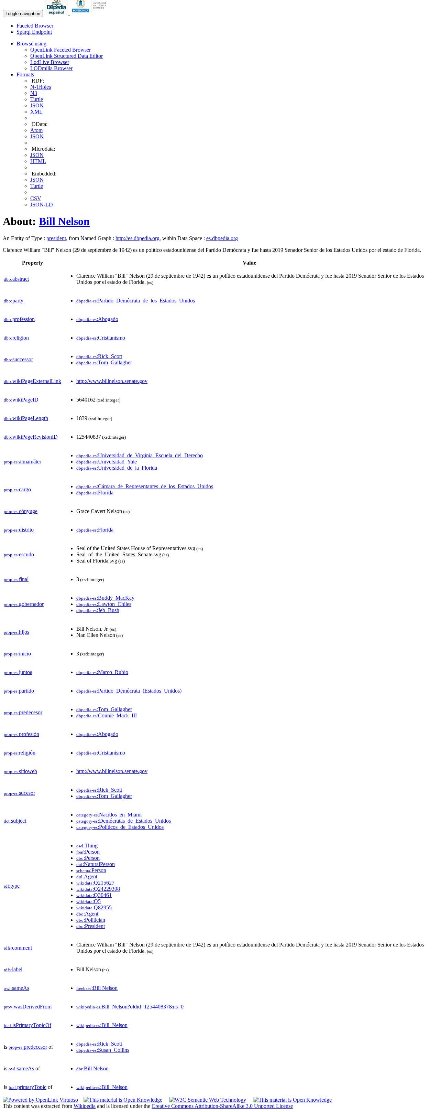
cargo (17, 489)
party (13, 300)
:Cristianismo (100, 338)
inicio (17, 653)
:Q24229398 (98, 889)
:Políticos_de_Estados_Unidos (120, 827)
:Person (88, 852)
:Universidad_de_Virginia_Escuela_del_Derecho (139, 455)
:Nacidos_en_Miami (109, 814)
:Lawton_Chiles (103, 604)
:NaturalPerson (95, 864)
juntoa (18, 672)
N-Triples (40, 87)
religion (16, 338)
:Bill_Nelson (102, 1025)
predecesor (23, 712)
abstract (16, 279)
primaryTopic (27, 1087)
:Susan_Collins (102, 1050)
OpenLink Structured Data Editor (66, 56)
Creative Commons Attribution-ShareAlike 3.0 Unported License (222, 1106)
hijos (16, 632)
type (12, 886)
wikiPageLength (26, 418)
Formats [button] (25, 74)
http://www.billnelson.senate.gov (111, 381)
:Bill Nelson (97, 988)
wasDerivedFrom (28, 1006)
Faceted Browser (34, 26)
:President (90, 926)
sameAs (16, 988)
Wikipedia (85, 1106)
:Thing (87, 845)
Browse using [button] (31, 43)
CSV (35, 198)
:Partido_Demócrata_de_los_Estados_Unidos (135, 300)
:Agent (86, 876)
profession (19, 319)
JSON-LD (41, 204)
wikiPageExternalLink (32, 381)
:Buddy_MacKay (105, 598)
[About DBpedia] (57, 13)
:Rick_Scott (99, 356)
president (56, 238)
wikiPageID (21, 400)
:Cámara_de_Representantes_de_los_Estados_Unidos (144, 486)
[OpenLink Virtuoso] (40, 1100)
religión (19, 753)
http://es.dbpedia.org (138, 238)
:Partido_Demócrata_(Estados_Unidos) (129, 691)
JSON (37, 105)
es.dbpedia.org (222, 238)
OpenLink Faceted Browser (60, 50)
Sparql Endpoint (34, 32)
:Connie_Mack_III (106, 715)
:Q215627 (95, 883)
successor (18, 359)
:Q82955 (94, 907)
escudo (19, 554)
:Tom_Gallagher (104, 362)
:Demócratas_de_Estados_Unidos (123, 821)
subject (15, 821)
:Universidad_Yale (106, 461)
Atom (36, 130)
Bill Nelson (64, 221)
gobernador (24, 604)
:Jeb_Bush (97, 610)
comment (18, 948)
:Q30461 (94, 895)
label (13, 969)
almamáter (22, 461)
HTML (38, 161)
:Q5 (88, 901)
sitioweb (20, 771)
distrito (19, 530)
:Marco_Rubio (102, 672)
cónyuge (20, 511)
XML (36, 112)
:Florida (94, 492)
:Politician (90, 920)
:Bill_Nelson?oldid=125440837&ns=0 (130, 1006)
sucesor (19, 793)
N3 (33, 93)
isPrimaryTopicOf (27, 1025)
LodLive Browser (49, 62)
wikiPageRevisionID (31, 437)
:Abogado (97, 319)
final (16, 579)
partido (19, 691)
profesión (21, 734)
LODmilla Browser (51, 68)
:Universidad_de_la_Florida (116, 468)
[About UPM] (90, 13)
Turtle (36, 99)
